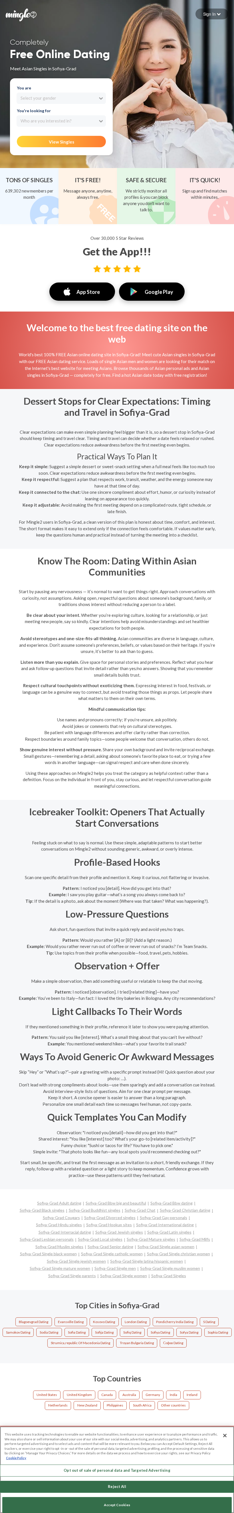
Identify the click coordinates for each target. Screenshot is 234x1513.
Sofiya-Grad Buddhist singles (94, 1210)
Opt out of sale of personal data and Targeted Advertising (117, 1470)
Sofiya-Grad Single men (115, 1268)
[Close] (225, 1435)
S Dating (209, 1322)
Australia (129, 1395)
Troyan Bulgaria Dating (137, 1343)
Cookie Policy (16, 1458)
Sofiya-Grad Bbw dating (171, 1203)
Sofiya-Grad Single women (123, 1275)
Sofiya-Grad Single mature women (60, 1268)
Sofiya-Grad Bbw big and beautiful (116, 1203)
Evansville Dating (71, 1322)
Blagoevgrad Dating (33, 1322)
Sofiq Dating (132, 1332)
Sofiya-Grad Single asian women (166, 1246)
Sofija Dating (104, 1332)
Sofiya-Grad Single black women (48, 1253)
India (173, 1395)
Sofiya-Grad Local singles (100, 1239)
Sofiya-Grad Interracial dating (65, 1232)
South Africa (142, 1405)
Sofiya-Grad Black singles (42, 1210)
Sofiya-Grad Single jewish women (76, 1261)
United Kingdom (79, 1395)
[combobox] (61, 98)
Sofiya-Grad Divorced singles (110, 1217)
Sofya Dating (189, 1332)
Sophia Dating (218, 1332)
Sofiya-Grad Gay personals (163, 1217)
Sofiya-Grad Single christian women (178, 1253)
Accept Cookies (117, 1505)
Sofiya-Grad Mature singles (151, 1239)
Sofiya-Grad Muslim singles (59, 1246)
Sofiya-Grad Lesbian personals (47, 1239)
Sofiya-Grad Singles (168, 1275)
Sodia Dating (49, 1332)
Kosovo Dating (104, 1322)
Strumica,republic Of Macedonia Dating (80, 1343)
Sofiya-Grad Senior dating (110, 1246)
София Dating (173, 1343)
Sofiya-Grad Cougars (61, 1217)
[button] (211, 14)
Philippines (115, 1405)
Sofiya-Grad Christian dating (185, 1210)
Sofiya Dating (160, 1332)
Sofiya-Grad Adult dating (59, 1203)
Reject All (117, 1486)
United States (47, 1395)
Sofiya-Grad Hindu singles (59, 1224)
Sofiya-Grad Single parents (72, 1275)
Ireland (192, 1395)
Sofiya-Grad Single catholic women (112, 1253)
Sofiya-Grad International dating (165, 1224)
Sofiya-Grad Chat (140, 1210)
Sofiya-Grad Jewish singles (119, 1232)
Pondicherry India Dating (174, 1322)
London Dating (136, 1322)
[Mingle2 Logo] (21, 14)
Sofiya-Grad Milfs (194, 1239)
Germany (153, 1395)
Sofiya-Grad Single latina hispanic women (146, 1261)
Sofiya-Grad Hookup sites (109, 1224)
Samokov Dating (18, 1332)
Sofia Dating (77, 1332)
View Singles (61, 141)
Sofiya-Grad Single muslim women (170, 1268)
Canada (107, 1395)
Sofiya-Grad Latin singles (169, 1232)
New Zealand (87, 1405)
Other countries (173, 1405)
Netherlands (58, 1405)
